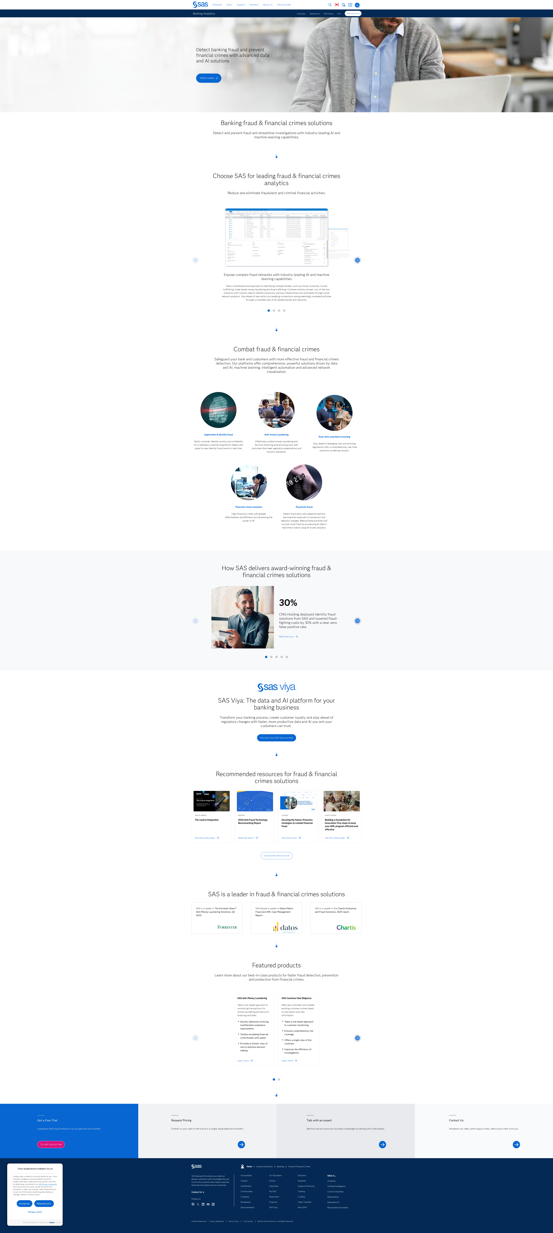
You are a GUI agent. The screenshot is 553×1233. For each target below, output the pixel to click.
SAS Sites (350, 5)
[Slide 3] (279, 311)
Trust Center (248, 1221)
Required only (44, 1203)
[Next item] (357, 260)
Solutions (314, 13)
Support (241, 4)
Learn (229, 4)
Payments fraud (304, 507)
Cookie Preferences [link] (199, 1221)
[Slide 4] (284, 311)
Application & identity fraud (218, 434)
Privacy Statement (217, 1221)
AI (338, 13)
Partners (254, 4)
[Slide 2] (274, 311)
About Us (268, 4)
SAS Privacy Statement (48, 1184)
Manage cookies (35, 1212)
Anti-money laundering (276, 434)
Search (330, 5)
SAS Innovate (284, 4)
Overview (301, 13)
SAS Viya (328, 13)
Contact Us (343, 5)
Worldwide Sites (337, 4)
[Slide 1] (269, 311)
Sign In (357, 5)
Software (217, 4)
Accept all (24, 1203)
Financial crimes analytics (248, 507)
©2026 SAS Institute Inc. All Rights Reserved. (275, 1221)
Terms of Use (234, 1221)
